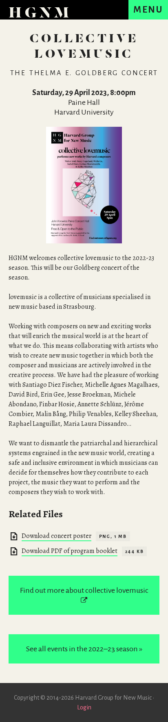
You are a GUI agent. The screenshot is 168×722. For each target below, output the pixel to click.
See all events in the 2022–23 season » (84, 649)
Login (84, 707)
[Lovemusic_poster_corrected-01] (84, 185)
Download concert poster (56, 535)
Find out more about (84, 590)
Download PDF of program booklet (69, 550)
